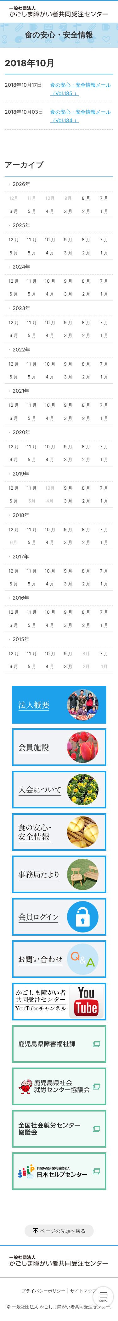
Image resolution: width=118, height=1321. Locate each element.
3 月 (68, 211)
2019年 (21, 473)
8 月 (86, 198)
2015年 (21, 639)
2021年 (21, 391)
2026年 (21, 184)
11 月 (32, 239)
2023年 (21, 308)
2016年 (21, 598)
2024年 (21, 267)
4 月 (50, 211)
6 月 (13, 211)
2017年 (21, 556)
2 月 (86, 211)
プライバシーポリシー (43, 1290)
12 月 (13, 239)
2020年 (21, 432)
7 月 (104, 198)
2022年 (21, 349)
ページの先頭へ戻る (63, 1231)
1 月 (104, 211)
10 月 (50, 239)
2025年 (21, 225)
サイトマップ (83, 1290)
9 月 (68, 239)
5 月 (32, 211)
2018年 (21, 515)
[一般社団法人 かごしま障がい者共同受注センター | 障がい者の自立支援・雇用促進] (59, 11)
